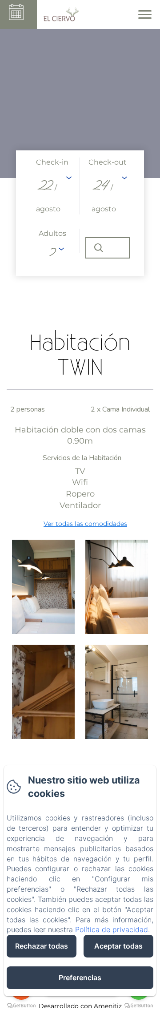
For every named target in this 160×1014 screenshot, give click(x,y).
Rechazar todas (41, 945)
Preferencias (80, 977)
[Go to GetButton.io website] (138, 1005)
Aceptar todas (118, 945)
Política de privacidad (111, 929)
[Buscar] (107, 248)
